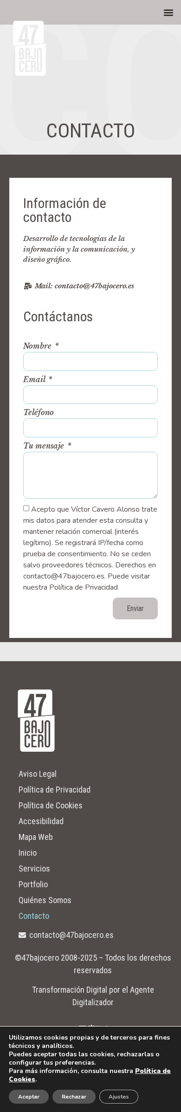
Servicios (34, 868)
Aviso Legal (38, 774)
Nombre (38, 346)
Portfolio (33, 884)
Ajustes (119, 1096)
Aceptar (28, 1096)
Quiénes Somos (45, 900)
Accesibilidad (41, 821)
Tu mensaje (44, 446)
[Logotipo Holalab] (36, 720)
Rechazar (74, 1096)
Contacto (34, 916)
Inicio (28, 853)
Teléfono (38, 413)
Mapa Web (36, 837)
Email (35, 380)
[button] (168, 12)
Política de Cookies (51, 805)
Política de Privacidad (83, 587)
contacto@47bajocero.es (63, 576)
